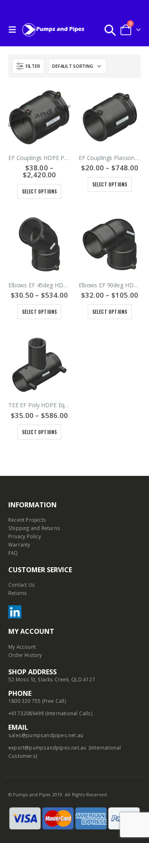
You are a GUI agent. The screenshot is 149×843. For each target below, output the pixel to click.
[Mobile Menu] (14, 30)
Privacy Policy (24, 536)
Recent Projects (27, 519)
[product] (39, 117)
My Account (22, 646)
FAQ (13, 552)
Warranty (19, 544)
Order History (25, 655)
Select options (39, 191)
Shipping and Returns (34, 528)
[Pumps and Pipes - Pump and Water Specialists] (53, 29)
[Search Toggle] (110, 29)
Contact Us (21, 584)
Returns (17, 593)
